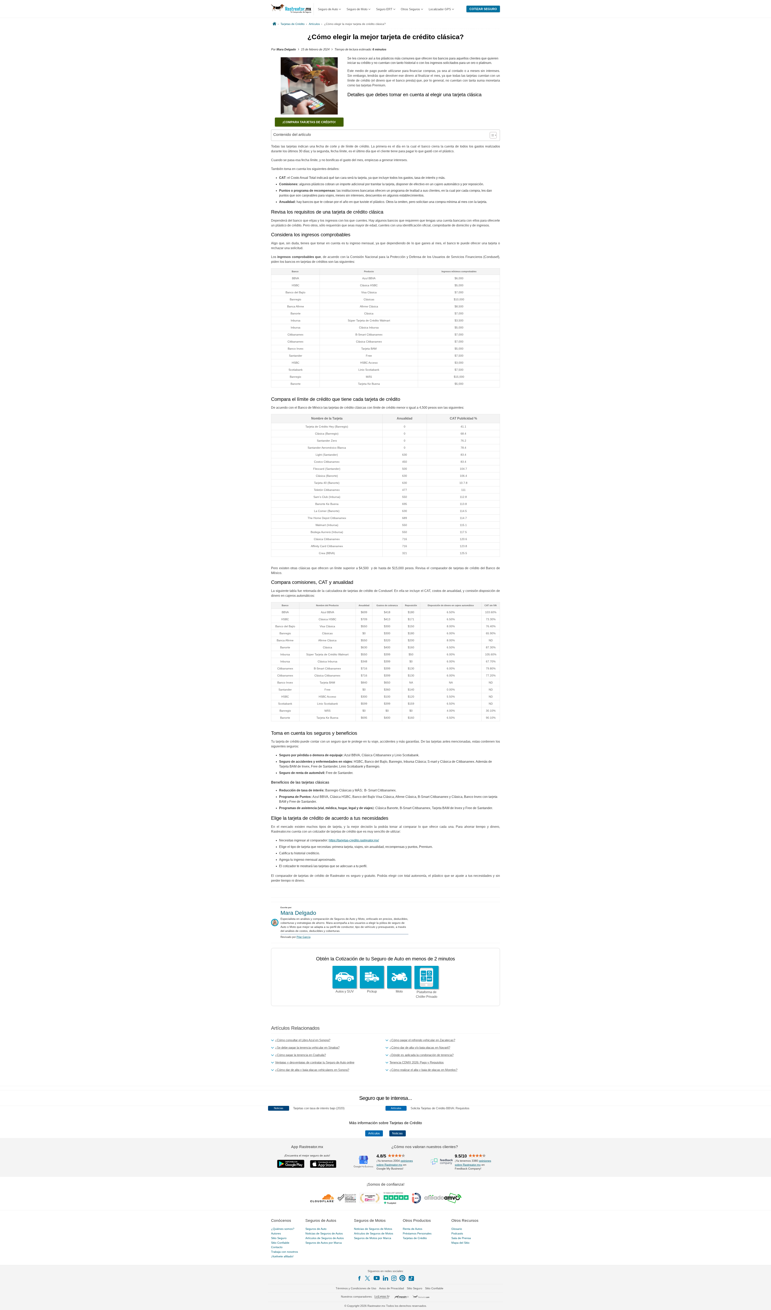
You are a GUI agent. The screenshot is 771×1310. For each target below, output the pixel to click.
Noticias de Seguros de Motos (373, 1228)
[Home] (274, 24)
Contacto (276, 1247)
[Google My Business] (363, 1161)
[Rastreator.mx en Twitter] (368, 1278)
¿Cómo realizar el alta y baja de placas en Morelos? (423, 1070)
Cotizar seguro (483, 9)
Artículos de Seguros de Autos (324, 1237)
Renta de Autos (412, 1228)
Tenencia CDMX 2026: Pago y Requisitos (417, 1062)
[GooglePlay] (290, 1164)
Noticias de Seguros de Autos (324, 1233)
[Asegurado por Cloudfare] (322, 1198)
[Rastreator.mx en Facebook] (359, 1278)
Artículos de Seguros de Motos (373, 1233)
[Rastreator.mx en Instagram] (394, 1278)
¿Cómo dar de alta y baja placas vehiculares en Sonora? (312, 1070)
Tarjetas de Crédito (415, 1237)
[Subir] (763, 1302)
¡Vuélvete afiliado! (282, 1256)
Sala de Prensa (461, 1237)
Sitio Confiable (280, 1242)
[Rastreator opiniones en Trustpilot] (396, 1198)
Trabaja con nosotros (284, 1251)
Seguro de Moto (357, 9)
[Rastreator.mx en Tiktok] (411, 1278)
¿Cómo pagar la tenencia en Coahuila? (300, 1055)
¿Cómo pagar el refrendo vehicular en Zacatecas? (422, 1040)
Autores (276, 1233)
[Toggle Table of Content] (491, 135)
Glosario (456, 1228)
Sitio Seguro (279, 1237)
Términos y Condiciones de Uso (356, 1288)
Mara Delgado (298, 913)
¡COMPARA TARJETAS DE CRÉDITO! (309, 122)
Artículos (374, 1133)
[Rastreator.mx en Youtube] (377, 1278)
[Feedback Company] (442, 1161)
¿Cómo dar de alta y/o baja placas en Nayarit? (420, 1047)
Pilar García (303, 936)
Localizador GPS (440, 9)
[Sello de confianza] (347, 1198)
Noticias (397, 1133)
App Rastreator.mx (307, 1147)
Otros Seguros (410, 9)
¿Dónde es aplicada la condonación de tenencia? (422, 1055)
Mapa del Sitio (460, 1242)
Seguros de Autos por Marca (323, 1242)
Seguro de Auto (328, 9)
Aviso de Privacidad (391, 1288)
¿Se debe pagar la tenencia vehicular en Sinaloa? (307, 1047)
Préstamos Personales (417, 1233)
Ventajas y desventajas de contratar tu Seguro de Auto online (314, 1062)
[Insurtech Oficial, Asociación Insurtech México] (416, 1198)
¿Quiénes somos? (282, 1228)
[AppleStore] (323, 1164)
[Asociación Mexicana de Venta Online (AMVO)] (442, 1198)
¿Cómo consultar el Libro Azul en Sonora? (302, 1040)
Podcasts (457, 1233)
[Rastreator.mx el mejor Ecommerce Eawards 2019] (370, 1198)
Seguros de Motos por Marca (372, 1237)
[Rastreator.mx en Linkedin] (385, 1278)
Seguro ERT (384, 9)
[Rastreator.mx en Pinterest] (402, 1278)
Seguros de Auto (315, 1228)
